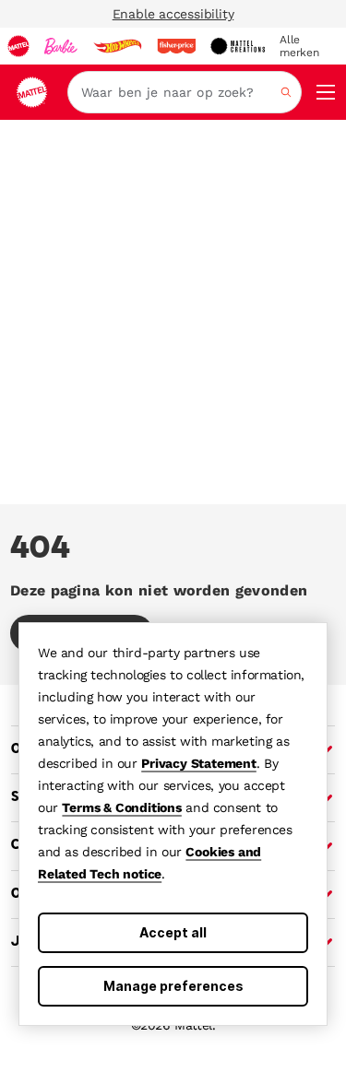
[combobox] (184, 92)
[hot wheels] (117, 46)
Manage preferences (173, 986)
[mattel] (18, 46)
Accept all (173, 932)
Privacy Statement (199, 763)
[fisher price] (176, 46)
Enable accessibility (173, 13)
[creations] (237, 46)
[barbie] (61, 46)
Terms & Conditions (121, 807)
